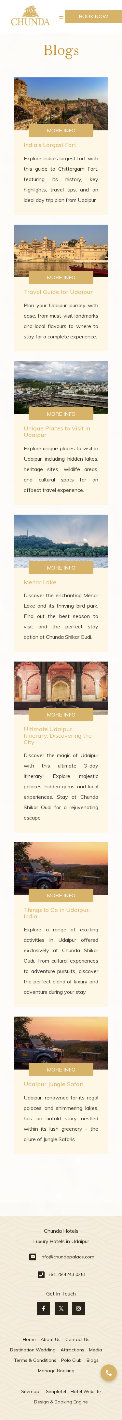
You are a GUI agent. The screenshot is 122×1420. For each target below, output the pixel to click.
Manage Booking (56, 1371)
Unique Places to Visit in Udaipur (57, 432)
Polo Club (71, 1360)
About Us (51, 1339)
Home (29, 1339)
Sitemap (30, 1391)
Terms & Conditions (35, 1360)
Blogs (93, 1360)
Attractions (72, 1350)
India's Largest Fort (50, 145)
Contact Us (77, 1339)
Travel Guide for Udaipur (58, 292)
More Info (61, 130)
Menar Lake (40, 582)
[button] (109, 1372)
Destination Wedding (33, 1350)
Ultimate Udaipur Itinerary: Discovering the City (58, 735)
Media (95, 1350)
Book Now (93, 16)
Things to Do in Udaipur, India (57, 913)
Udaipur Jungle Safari (54, 1084)
